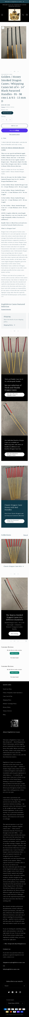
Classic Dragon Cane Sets (13, 566)
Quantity (3, 116)
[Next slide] (18, 641)
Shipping (3, 107)
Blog (4, 714)
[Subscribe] (24, 986)
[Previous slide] (11, 641)
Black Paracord (7, 112)
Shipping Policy (8, 325)
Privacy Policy (7, 707)
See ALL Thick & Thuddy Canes (12, 394)
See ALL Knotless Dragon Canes (12, 454)
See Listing (14, 633)
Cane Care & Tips (7, 696)
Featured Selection (6, 309)
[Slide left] (11, 71)
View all (25, 535)
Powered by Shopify (19, 1014)
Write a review (14, 653)
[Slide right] (18, 71)
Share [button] (4, 138)
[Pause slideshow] (26, 641)
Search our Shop (7, 689)
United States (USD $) (13, 1003)
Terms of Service (7, 711)
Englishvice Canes (12, 1014)
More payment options (14, 134)
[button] (2, 15)
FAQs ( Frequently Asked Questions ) (13, 692)
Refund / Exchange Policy (10, 703)
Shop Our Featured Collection (13, 521)
